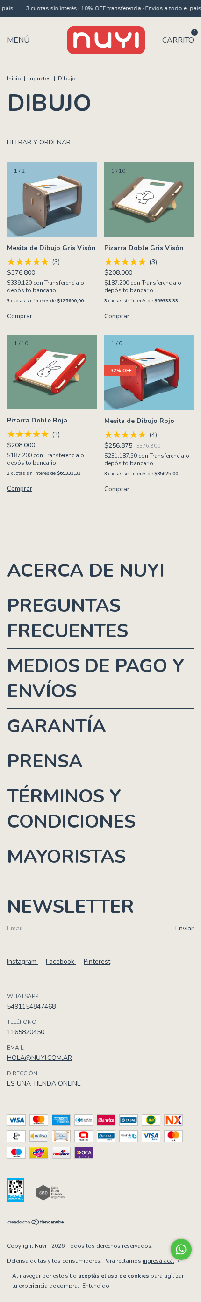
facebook (61, 961)
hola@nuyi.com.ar (39, 1057)
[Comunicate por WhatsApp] (181, 1249)
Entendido (95, 1285)
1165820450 (25, 1032)
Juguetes (39, 78)
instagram (22, 961)
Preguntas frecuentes (67, 618)
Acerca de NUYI (86, 570)
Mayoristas (66, 856)
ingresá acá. (158, 1261)
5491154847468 (31, 1006)
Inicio (14, 78)
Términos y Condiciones (71, 809)
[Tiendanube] (36, 1223)
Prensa (45, 761)
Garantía (56, 726)
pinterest (97, 961)
